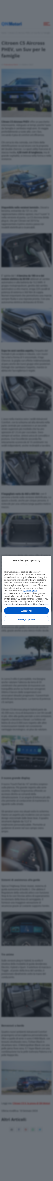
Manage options (26, 619)
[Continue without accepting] (26, 565)
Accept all (26, 610)
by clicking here (30, 590)
